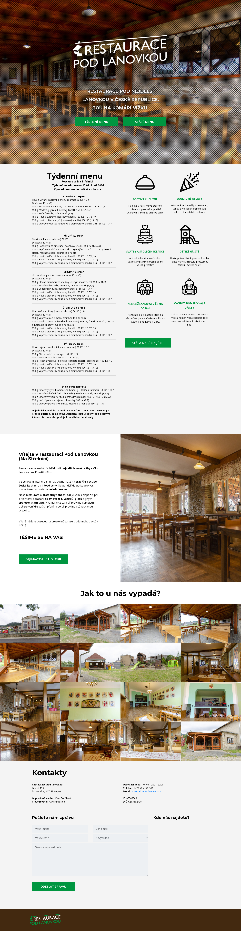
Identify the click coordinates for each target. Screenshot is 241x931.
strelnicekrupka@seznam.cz (146, 791)
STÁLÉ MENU (144, 122)
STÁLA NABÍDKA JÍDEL (148, 343)
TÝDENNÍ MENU (96, 122)
